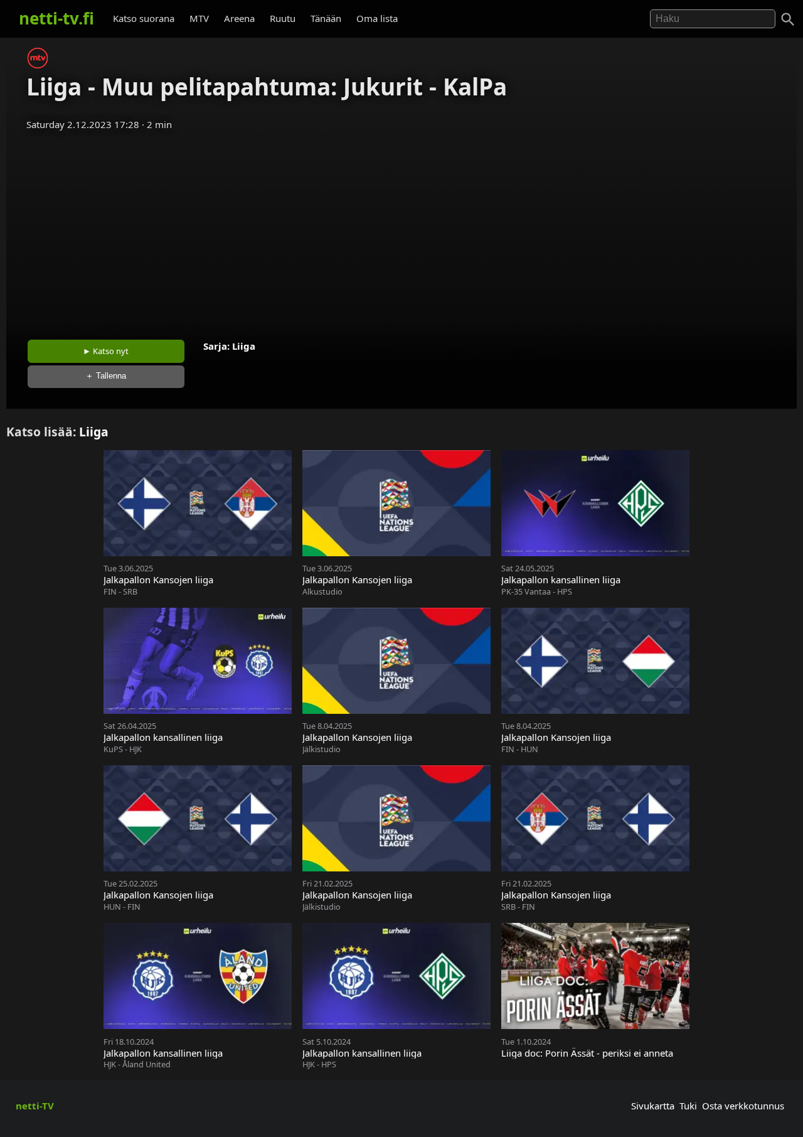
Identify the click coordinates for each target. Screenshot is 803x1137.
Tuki (688, 1105)
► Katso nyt (106, 351)
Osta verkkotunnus (743, 1105)
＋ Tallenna (105, 375)
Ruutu (282, 18)
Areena (239, 18)
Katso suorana (143, 18)
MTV (199, 18)
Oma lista (377, 18)
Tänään (326, 18)
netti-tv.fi (56, 18)
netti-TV (35, 1105)
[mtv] (37, 64)
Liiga (243, 346)
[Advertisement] (401, 231)
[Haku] (788, 19)
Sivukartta (652, 1105)
